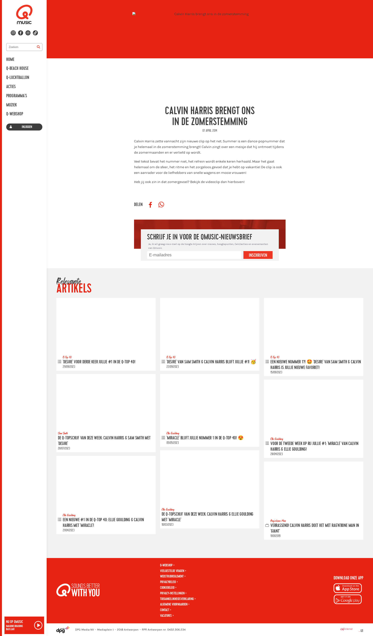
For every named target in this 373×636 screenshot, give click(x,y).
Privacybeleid (168, 582)
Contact (164, 610)
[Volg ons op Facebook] (20, 32)
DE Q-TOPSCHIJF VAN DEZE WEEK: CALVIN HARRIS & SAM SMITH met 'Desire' (104, 441)
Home (10, 59)
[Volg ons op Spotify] (28, 32)
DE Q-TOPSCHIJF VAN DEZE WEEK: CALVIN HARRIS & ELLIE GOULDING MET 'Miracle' (207, 517)
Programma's (16, 96)
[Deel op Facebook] (150, 205)
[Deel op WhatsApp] (161, 205)
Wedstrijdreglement (172, 576)
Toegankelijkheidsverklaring (177, 599)
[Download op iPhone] (348, 588)
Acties (11, 87)
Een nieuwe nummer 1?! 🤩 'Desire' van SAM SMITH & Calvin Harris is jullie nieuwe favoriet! (315, 365)
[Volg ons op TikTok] (35, 32)
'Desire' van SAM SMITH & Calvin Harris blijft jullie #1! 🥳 (211, 362)
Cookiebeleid (167, 587)
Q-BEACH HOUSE (17, 68)
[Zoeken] (38, 47)
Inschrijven (258, 255)
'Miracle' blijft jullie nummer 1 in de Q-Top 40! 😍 (205, 438)
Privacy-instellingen (172, 593)
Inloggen (27, 127)
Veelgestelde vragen (172, 571)
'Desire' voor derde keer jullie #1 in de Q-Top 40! (99, 362)
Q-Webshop (14, 114)
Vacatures (166, 615)
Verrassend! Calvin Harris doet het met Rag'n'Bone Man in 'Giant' (314, 528)
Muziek (11, 105)
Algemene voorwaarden (173, 604)
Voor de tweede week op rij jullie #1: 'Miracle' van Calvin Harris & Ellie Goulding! (314, 446)
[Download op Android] (348, 599)
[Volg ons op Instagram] (13, 32)
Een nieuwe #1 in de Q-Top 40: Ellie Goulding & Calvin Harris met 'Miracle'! (103, 522)
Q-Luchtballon (17, 78)
